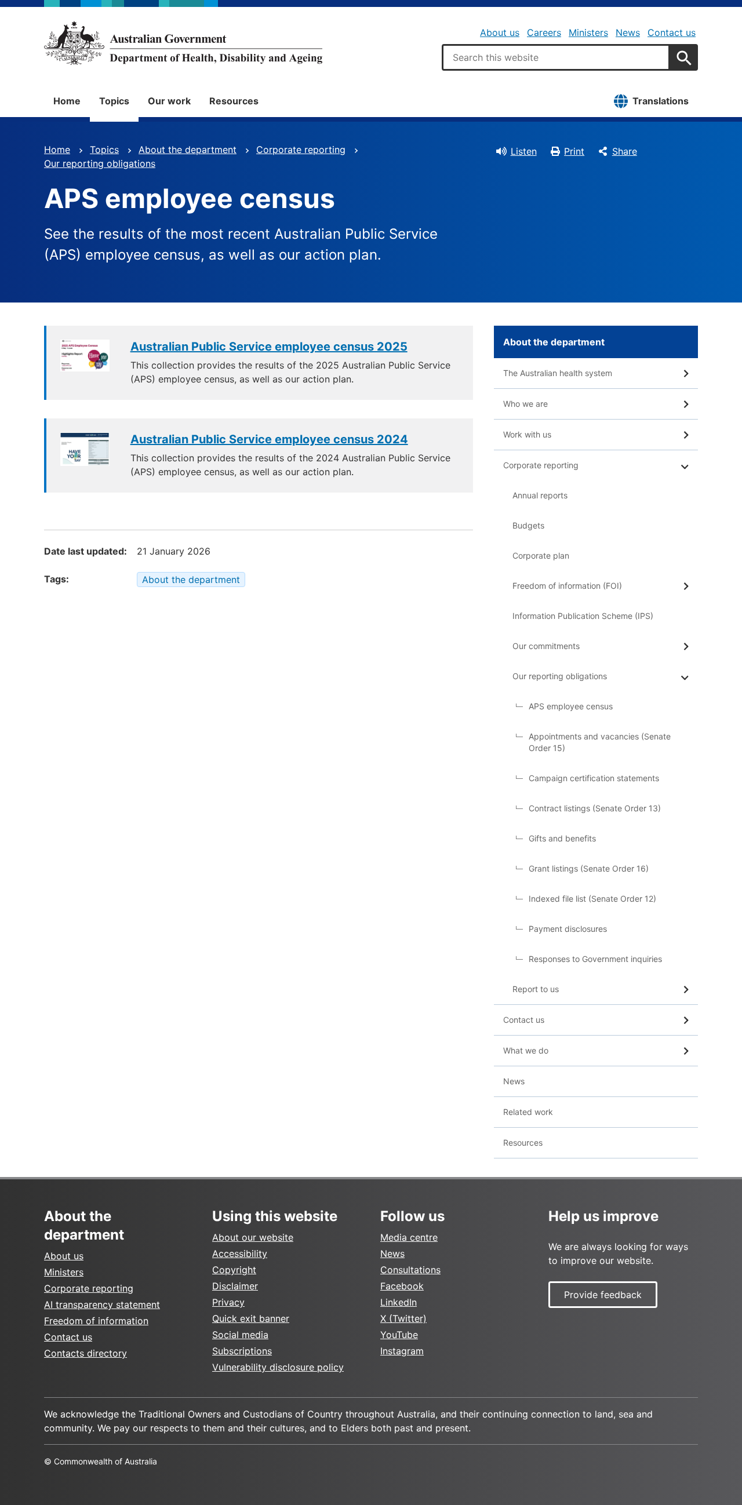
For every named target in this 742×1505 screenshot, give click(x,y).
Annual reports (540, 495)
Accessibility (239, 1253)
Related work (528, 1112)
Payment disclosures (568, 929)
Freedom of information (96, 1321)
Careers (544, 32)
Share (624, 151)
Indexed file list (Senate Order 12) (592, 898)
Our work (169, 101)
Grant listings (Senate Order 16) (589, 868)
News (628, 32)
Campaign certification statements (594, 778)
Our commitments (546, 646)
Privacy (228, 1302)
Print (574, 151)
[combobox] (556, 57)
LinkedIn (398, 1302)
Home (67, 101)
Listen (524, 151)
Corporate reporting (300, 149)
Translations (660, 101)
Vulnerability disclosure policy (278, 1367)
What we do (525, 1050)
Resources (234, 101)
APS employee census (571, 706)
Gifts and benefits (562, 838)
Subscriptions (242, 1351)
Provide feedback (603, 1294)
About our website (252, 1237)
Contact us (672, 32)
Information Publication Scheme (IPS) (582, 616)
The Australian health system (557, 373)
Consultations (410, 1270)
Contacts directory (85, 1353)
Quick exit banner (250, 1318)
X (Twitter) (403, 1318)
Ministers (588, 32)
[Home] (183, 43)
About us (499, 32)
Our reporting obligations (99, 163)
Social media (240, 1334)
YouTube (399, 1334)
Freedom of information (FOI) (567, 586)
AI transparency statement (102, 1304)
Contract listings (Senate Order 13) (595, 808)
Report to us (535, 989)
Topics (114, 101)
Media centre (409, 1237)
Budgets (528, 525)
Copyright (234, 1270)
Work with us (527, 434)
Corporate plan (540, 555)
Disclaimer (235, 1286)
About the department (188, 149)
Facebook (402, 1286)
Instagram (402, 1351)
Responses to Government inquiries (595, 959)
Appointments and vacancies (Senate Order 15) (600, 742)
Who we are (525, 404)
